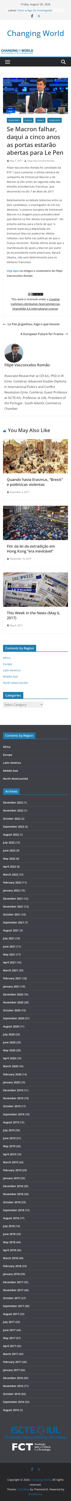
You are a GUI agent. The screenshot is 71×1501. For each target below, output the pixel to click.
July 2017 (9, 1322)
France (40, 120)
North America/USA (15, 683)
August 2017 (11, 1314)
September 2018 (13, 1210)
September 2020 (13, 1018)
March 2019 (10, 1162)
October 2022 (11, 818)
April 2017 (9, 1346)
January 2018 (11, 1274)
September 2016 (13, 1402)
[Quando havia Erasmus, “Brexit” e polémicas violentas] (35, 442)
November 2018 (13, 1194)
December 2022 (13, 802)
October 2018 (11, 1202)
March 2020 (10, 1066)
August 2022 (11, 834)
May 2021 (9, 954)
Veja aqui (13, 271)
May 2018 (9, 1242)
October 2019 (11, 1106)
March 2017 (10, 1354)
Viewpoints (54, 120)
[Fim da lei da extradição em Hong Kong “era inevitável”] (35, 508)
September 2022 (13, 826)
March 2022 (10, 874)
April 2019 (9, 1154)
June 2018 (9, 1234)
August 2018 (11, 1218)
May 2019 (9, 1146)
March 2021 (10, 970)
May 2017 (9, 1338)
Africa (6, 658)
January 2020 (11, 1082)
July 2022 (9, 842)
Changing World (35, 33)
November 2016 (13, 1386)
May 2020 (9, 1050)
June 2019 (9, 1138)
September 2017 (13, 1306)
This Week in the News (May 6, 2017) (33, 615)
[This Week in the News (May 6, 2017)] (35, 575)
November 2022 (13, 810)
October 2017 (11, 1298)
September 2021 (13, 922)
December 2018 (13, 1186)
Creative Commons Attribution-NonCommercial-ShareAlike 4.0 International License (35, 303)
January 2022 (11, 890)
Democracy (14, 120)
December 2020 (13, 994)
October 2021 (11, 914)
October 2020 (11, 1010)
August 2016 (11, 1410)
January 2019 (11, 1178)
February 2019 (12, 1170)
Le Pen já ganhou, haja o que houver (34, 324)
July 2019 (9, 1130)
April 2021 (9, 962)
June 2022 (9, 850)
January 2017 (11, 1370)
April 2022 (9, 866)
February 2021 (12, 978)
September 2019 (13, 1114)
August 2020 (11, 1026)
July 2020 (9, 1034)
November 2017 (13, 1290)
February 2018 (12, 1266)
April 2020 (9, 1058)
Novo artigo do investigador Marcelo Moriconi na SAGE (35, 12)
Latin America (11, 670)
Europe (28, 120)
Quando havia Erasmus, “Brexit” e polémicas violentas (35, 482)
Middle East (10, 676)
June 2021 (9, 946)
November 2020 (13, 1002)
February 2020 (12, 1074)
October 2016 (11, 1394)
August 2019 (11, 1122)
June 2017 (9, 1330)
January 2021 (11, 986)
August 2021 (11, 930)
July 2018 (9, 1226)
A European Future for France (41, 334)
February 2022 (12, 882)
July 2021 (9, 938)
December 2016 (13, 1378)
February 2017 (12, 1362)
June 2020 (9, 1042)
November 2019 (13, 1098)
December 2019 (13, 1090)
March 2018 (10, 1258)
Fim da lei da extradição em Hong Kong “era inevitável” (31, 549)
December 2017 (13, 1282)
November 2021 (13, 906)
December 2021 (13, 898)
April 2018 (9, 1250)
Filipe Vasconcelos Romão (40, 160)
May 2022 (9, 858)
